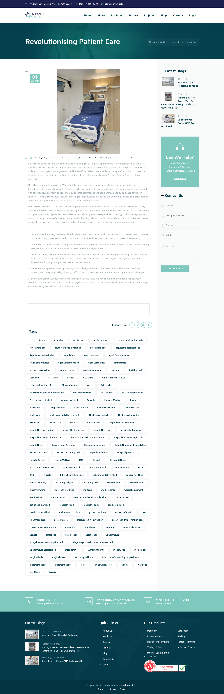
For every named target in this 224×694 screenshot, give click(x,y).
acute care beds (101, 340)
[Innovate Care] (35, 15)
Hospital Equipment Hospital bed (130, 445)
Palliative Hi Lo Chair (69, 512)
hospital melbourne (98, 452)
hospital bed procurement (122, 422)
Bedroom (152, 630)
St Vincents (71, 535)
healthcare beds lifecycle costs (65, 415)
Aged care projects (39, 363)
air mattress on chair (40, 370)
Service (133, 15)
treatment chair (38, 565)
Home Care (55, 422)
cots (89, 385)
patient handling (97, 512)
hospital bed (93, 422)
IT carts (47, 475)
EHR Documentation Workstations (47, 392)
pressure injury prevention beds (127, 520)
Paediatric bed (66, 505)
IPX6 (32, 475)
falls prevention (57, 407)
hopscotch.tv (131, 685)
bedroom (115, 370)
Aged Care (69, 355)
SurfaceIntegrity (96, 550)
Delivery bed (107, 385)
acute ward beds (98, 348)
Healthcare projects (99, 415)
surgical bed (140, 550)
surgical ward (59, 557)
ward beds (35, 572)
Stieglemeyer (71, 550)
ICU (90, 158)
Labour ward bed (134, 475)
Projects (149, 15)
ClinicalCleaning (70, 385)
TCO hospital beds (84, 557)
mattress (87, 490)
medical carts (108, 490)
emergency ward (69, 400)
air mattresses (66, 370)
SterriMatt (91, 535)
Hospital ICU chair (39, 452)
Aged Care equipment (119, 355)
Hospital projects (125, 452)
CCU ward (88, 377)
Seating (181, 636)
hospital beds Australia (63, 445)
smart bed (51, 535)
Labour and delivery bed (105, 475)
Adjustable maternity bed (42, 355)
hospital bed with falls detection (46, 437)
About (101, 15)
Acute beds (78, 340)
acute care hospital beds (130, 340)
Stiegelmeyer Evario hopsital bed (46, 542)
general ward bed (106, 407)
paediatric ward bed (40, 512)
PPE (145, 512)
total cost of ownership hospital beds (120, 557)
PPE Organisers (37, 520)
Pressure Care (154, 636)
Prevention (70, 527)
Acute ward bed (38, 348)
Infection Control (187, 647)
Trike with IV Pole (103, 565)
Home (87, 15)
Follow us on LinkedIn (113, 4)
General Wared (131, 407)
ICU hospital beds (117, 460)
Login (192, 15)
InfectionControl (97, 467)
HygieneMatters (62, 460)
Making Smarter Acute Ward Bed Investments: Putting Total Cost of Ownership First (179, 102)
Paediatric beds (91, 505)
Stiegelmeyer (110, 158)
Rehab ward (91, 527)
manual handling (38, 482)
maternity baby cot (64, 482)
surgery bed (119, 550)
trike (83, 565)
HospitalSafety (37, 460)
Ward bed (142, 565)
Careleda (34, 377)
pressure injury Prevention (77, 158)
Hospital (42, 158)
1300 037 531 (67, 4)
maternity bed (91, 482)
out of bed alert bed (40, 505)
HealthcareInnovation (129, 415)
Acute (42, 340)
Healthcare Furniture (158, 641)
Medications (36, 497)
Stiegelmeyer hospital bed (43, 550)
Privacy (123, 689)
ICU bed (96, 460)
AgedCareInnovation (68, 363)
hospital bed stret (102, 430)
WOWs (52, 572)
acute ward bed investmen (68, 348)
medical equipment (133, 490)
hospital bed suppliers (131, 430)
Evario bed (35, 407)
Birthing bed (135, 370)
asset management (92, 370)
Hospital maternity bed (68, 452)
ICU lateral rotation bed (42, 467)
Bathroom (183, 630)
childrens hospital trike (41, 385)
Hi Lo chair (35, 422)
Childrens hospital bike (113, 377)
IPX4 (140, 467)
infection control (71, 467)
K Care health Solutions (72, 475)
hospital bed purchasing (41, 430)
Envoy (133, 400)
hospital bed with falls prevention (88, 437)
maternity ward (37, 490)
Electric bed (106, 392)
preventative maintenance (43, 527)
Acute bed (59, 340)
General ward (81, 407)
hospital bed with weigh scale (128, 437)
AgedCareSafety (96, 363)
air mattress (62, 158)
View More (180, 178)
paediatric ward (116, 505)
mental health (58, 497)
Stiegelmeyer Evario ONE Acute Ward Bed (179, 123)
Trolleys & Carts (155, 647)
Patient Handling (186, 641)
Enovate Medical (112, 400)
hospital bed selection (74, 430)
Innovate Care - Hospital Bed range (188, 84)
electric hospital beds (132, 392)
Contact (178, 15)
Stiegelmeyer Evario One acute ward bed (92, 542)
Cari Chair (53, 377)
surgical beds (36, 557)
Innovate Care (122, 158)
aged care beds (91, 355)
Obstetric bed (122, 497)
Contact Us (108, 659)
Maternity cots (137, 482)
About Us (107, 630)
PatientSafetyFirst (124, 512)
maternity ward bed (64, 490)
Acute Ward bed (98, 158)
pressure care (51, 158)
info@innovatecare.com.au (180, 171)
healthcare (35, 415)
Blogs (163, 15)
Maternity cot (114, 482)
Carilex (130, 158)
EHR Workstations (82, 392)
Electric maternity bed (41, 400)
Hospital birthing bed (94, 445)
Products (117, 15)
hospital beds (36, 445)
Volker (125, 565)
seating (110, 527)
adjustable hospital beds (128, 348)
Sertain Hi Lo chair (132, 527)
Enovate (91, 400)
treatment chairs (63, 565)
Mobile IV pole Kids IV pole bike (90, 497)
